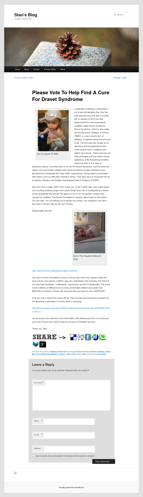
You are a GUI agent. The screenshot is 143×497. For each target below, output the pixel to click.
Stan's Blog (25, 15)
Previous (116, 77)
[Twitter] (35, 344)
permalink (102, 354)
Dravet (79, 351)
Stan (84, 354)
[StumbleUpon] (95, 337)
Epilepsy (101, 351)
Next (126, 77)
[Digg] (80, 337)
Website (37, 448)
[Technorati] (102, 337)
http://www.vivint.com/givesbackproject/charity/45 (54, 270)
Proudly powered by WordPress (71, 487)
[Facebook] (88, 337)
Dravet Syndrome (90, 351)
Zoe (78, 354)
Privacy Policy (50, 69)
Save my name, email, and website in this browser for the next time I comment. (65, 456)
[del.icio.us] (73, 337)
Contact (36, 69)
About (26, 69)
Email (38, 434)
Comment (39, 382)
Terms (62, 69)
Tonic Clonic (71, 354)
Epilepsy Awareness (59, 351)
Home (17, 69)
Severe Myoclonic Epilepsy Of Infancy (51, 354)
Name (38, 421)
